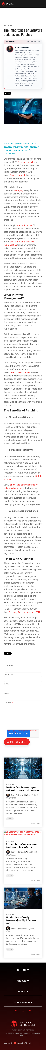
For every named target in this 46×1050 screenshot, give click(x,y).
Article (7, 93)
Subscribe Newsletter (22, 1002)
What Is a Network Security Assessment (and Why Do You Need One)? (21, 921)
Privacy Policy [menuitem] (16, 1030)
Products (21, 991)
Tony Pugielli (16, 929)
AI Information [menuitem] (28, 1030)
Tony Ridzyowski (22, 47)
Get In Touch (21, 970)
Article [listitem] (9, 819)
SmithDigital (25, 1043)
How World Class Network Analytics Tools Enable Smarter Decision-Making (22, 789)
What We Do (21, 981)
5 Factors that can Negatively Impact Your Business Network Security (22, 845)
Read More (35, 824)
